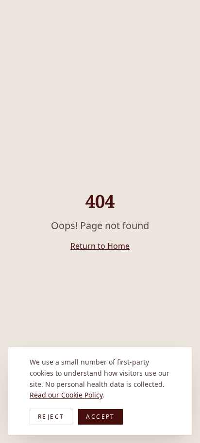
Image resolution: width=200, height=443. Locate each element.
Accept (100, 416)
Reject (51, 416)
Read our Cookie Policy (66, 394)
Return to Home (100, 246)
